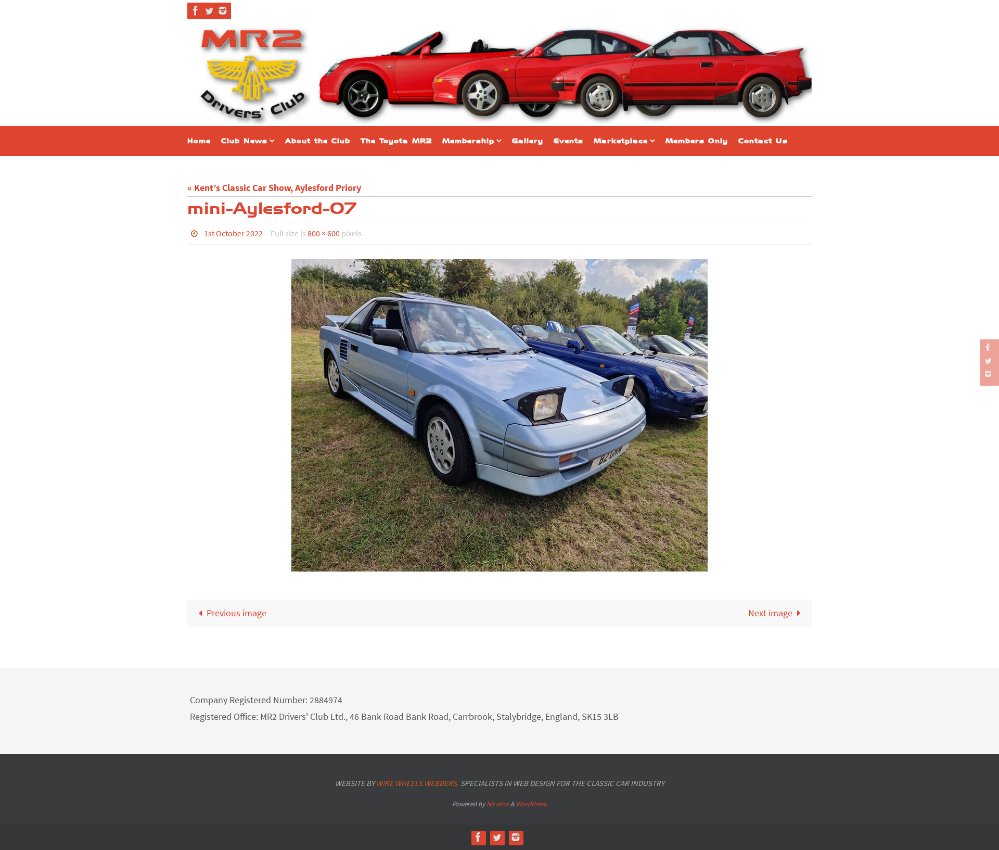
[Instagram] (222, 11)
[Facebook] (195, 11)
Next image (770, 613)
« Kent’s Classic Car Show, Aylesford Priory (274, 188)
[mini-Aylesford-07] (499, 415)
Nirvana (497, 804)
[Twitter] (209, 11)
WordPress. (531, 804)
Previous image (236, 613)
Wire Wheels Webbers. (417, 783)
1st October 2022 (233, 233)
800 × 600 (324, 233)
